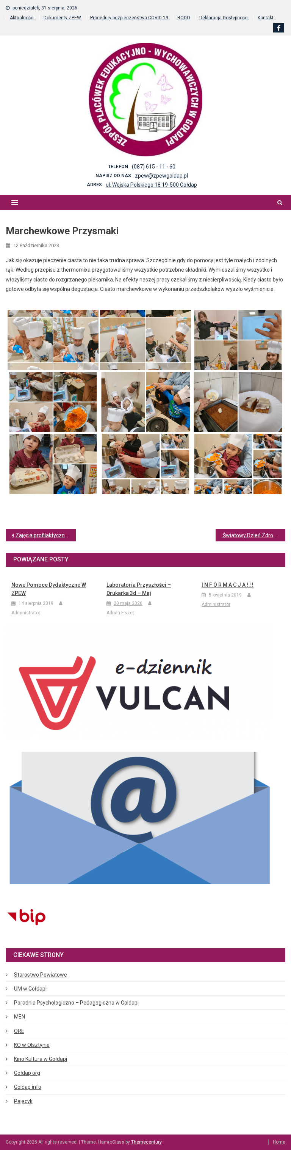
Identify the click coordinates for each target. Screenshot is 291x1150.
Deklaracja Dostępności (224, 17)
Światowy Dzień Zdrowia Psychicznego (254, 535)
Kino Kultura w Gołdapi (40, 1059)
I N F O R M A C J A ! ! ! (227, 585)
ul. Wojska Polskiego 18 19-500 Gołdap (151, 184)
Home (279, 1142)
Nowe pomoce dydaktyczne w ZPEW (48, 589)
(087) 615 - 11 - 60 (153, 166)
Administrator (25, 612)
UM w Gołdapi (30, 989)
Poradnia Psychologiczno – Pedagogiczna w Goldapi (76, 1003)
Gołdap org (27, 1073)
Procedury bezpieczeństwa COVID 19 (129, 17)
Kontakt (266, 17)
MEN (19, 1017)
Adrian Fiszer (120, 612)
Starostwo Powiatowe (40, 975)
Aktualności (22, 17)
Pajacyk (23, 1101)
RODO (183, 17)
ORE (19, 1031)
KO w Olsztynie (32, 1045)
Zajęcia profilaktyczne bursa (46, 535)
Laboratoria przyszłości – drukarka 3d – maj (138, 589)
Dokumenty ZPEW (62, 17)
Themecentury (146, 1142)
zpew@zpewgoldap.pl (161, 175)
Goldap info (27, 1087)
